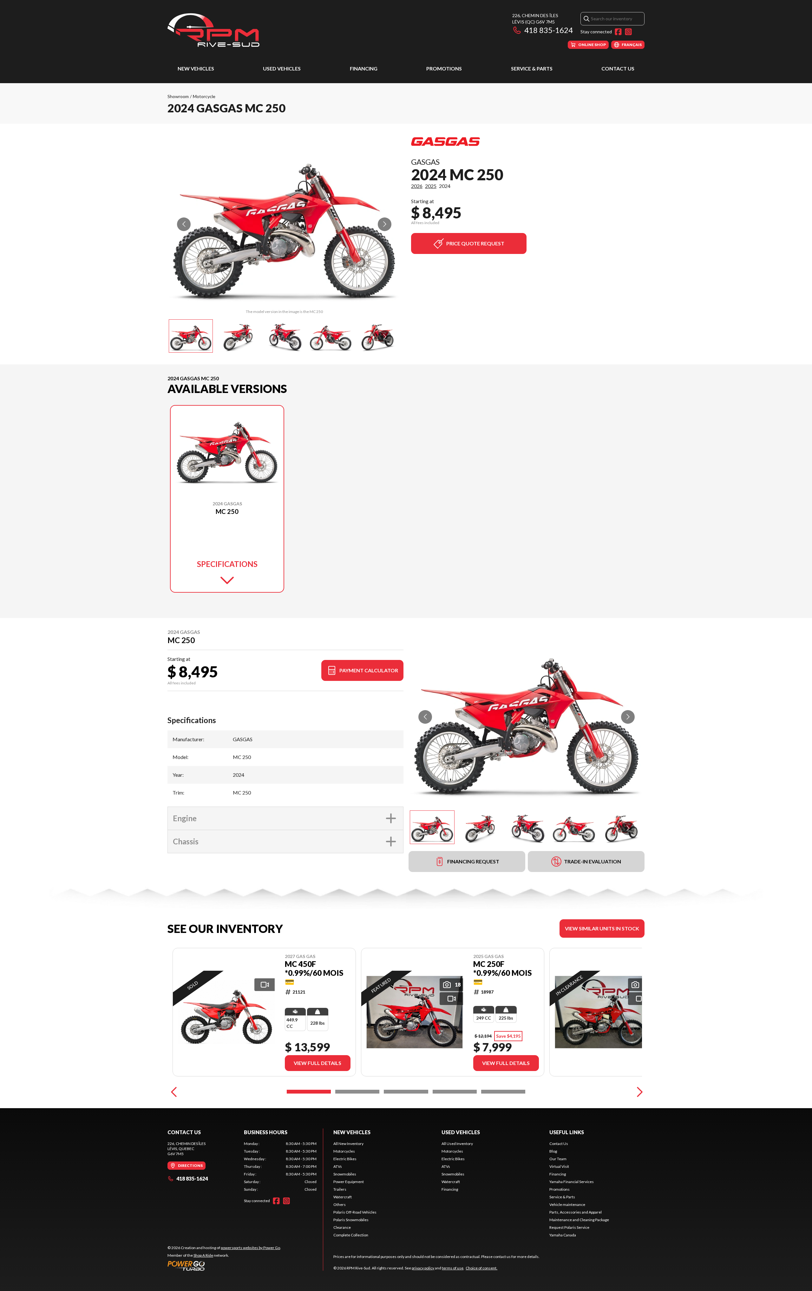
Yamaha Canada (562, 1235)
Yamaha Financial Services (571, 1181)
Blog (553, 1151)
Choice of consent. (481, 1268)
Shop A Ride (203, 1255)
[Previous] (173, 1091)
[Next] (638, 1091)
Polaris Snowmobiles (351, 1219)
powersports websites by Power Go (250, 1247)
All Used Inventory (457, 1143)
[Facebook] (618, 32)
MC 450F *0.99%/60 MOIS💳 (314, 973)
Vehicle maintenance (567, 1204)
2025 (430, 186)
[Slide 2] (357, 1092)
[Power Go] (224, 1266)
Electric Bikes (345, 1158)
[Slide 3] (406, 1092)
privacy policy (423, 1268)
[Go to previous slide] (184, 224)
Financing (363, 68)
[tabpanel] (280, 1166)
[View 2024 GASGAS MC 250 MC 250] (191, 336)
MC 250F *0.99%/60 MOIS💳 (502, 973)
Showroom (178, 96)
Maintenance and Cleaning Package (579, 1219)
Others (339, 1204)
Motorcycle (204, 96)
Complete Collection (350, 1235)
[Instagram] (628, 32)
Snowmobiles (344, 1174)
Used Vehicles (282, 68)
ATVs (337, 1166)
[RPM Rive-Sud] (213, 30)
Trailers (339, 1189)
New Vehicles (196, 68)
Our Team (557, 1158)
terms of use (452, 1268)
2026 (416, 186)
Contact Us (617, 68)
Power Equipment (348, 1181)
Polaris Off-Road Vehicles (355, 1212)
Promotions (444, 68)
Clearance (342, 1227)
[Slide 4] (455, 1092)
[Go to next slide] (384, 224)
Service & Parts (532, 68)
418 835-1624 (548, 30)
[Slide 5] (503, 1092)
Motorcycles (344, 1151)
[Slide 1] (309, 1092)
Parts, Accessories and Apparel (575, 1212)
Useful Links (566, 1132)
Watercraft (342, 1197)
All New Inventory (348, 1143)
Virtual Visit (559, 1166)
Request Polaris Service (569, 1227)
